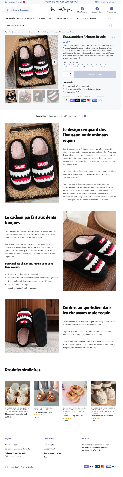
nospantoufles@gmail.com (93, 450)
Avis (81, 116)
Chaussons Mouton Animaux (16, 411)
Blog (45, 457)
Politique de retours (13, 456)
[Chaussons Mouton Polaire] (103, 393)
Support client (97, 12)
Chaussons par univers (43, 408)
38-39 (76, 66)
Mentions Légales (12, 445)
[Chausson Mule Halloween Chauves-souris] (115, 37)
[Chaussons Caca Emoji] (46, 393)
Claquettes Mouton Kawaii (16, 414)
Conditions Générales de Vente (17, 449)
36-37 (67, 66)
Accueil (7, 32)
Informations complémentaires (62, 116)
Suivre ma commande (52, 453)
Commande (111, 12)
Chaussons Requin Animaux (39, 32)
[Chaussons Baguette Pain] (75, 393)
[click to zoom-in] (32, 62)
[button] (54, 62)
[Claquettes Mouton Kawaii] (17, 393)
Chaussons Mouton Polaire (102, 416)
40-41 (85, 66)
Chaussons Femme (12, 408)
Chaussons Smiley (41, 410)
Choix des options (17, 425)
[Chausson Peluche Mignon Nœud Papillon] (112, 37)
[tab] (41, 114)
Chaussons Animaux (19, 32)
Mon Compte (82, 12)
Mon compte (49, 445)
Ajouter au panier (95, 74)
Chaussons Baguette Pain (72, 416)
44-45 (103, 66)
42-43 (94, 66)
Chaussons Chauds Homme (73, 412)
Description (41, 116)
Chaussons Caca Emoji (43, 412)
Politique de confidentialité (15, 453)
